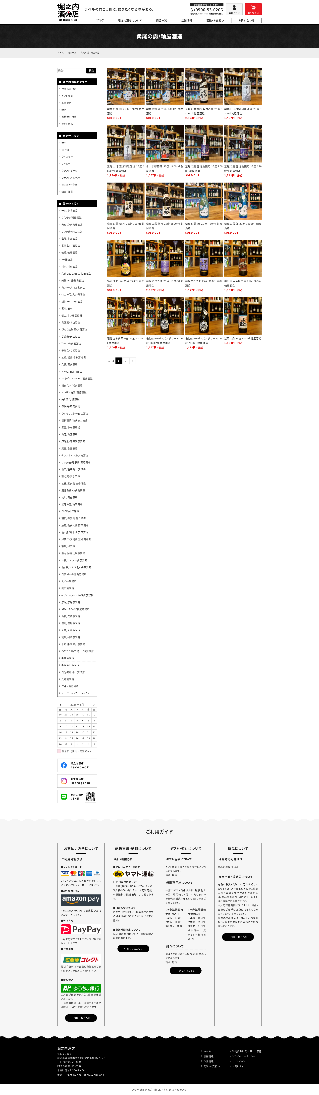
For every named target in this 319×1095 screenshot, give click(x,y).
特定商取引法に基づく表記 (247, 1051)
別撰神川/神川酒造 (72, 301)
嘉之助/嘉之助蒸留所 (73, 553)
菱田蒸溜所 (67, 588)
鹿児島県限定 (69, 88)
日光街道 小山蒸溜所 (73, 672)
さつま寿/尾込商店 (71, 231)
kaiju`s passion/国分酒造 (77, 378)
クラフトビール (69, 170)
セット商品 (67, 123)
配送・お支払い (215, 20)
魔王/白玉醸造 (69, 448)
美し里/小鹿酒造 (70, 399)
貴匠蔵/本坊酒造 (70, 322)
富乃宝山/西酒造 (70, 245)
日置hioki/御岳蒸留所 (74, 574)
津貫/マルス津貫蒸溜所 (74, 560)
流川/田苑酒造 (69, 497)
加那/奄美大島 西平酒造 (74, 525)
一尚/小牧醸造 (69, 210)
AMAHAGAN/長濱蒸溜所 (75, 609)
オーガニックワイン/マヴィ (75, 693)
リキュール (67, 163)
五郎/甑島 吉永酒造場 (73, 357)
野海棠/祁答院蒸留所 (73, 441)
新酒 (63, 109)
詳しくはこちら (82, 1018)
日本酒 (65, 149)
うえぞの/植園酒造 (71, 217)
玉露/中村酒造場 (70, 427)
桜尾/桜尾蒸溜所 (70, 623)
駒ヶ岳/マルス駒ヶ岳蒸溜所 (76, 567)
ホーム (207, 1051)
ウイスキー (67, 156)
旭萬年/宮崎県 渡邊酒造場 (76, 539)
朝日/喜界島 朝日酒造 (73, 518)
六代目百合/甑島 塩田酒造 (76, 273)
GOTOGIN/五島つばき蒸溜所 (77, 651)
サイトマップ (239, 1061)
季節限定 (66, 102)
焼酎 (63, 142)
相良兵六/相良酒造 (72, 385)
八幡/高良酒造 (69, 364)
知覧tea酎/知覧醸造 (72, 280)
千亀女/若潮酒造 (70, 350)
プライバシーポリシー (244, 1056)
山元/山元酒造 (69, 434)
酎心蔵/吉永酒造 (70, 476)
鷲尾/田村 (67, 308)
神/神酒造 (67, 259)
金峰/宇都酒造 (69, 238)
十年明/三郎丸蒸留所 (73, 644)
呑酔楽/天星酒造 (70, 336)
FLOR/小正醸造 (70, 511)
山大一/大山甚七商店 (73, 287)
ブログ (100, 20)
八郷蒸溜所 (67, 679)
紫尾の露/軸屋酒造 (72, 504)
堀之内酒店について (130, 20)
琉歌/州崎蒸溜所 (70, 637)
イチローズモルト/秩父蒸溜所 (77, 595)
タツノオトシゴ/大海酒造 (74, 455)
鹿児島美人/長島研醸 (73, 490)
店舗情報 (186, 20)
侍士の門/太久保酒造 (73, 294)
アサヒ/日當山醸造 (71, 371)
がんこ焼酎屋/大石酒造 (74, 329)
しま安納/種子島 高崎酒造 (76, 462)
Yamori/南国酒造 (71, 343)
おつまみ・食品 (69, 184)
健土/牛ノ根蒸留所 (71, 315)
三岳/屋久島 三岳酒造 (73, 483)
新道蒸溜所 (67, 658)
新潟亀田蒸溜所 (70, 665)
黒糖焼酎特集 (69, 116)
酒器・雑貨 (67, 191)
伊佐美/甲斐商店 (70, 406)
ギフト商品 (67, 95)
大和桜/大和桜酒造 (72, 224)
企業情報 (209, 1061)
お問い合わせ (246, 20)
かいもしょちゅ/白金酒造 (74, 413)
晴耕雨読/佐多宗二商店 (74, 420)
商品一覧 (161, 20)
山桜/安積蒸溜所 (70, 616)
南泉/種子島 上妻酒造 (73, 469)
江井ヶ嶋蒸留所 (70, 686)
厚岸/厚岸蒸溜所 (70, 602)
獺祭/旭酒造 (68, 546)
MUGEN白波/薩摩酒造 (74, 392)
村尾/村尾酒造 (69, 266)
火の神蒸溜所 (68, 581)
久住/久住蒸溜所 (70, 630)
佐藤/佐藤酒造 (69, 252)
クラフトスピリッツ (71, 177)
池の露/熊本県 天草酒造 (74, 532)
